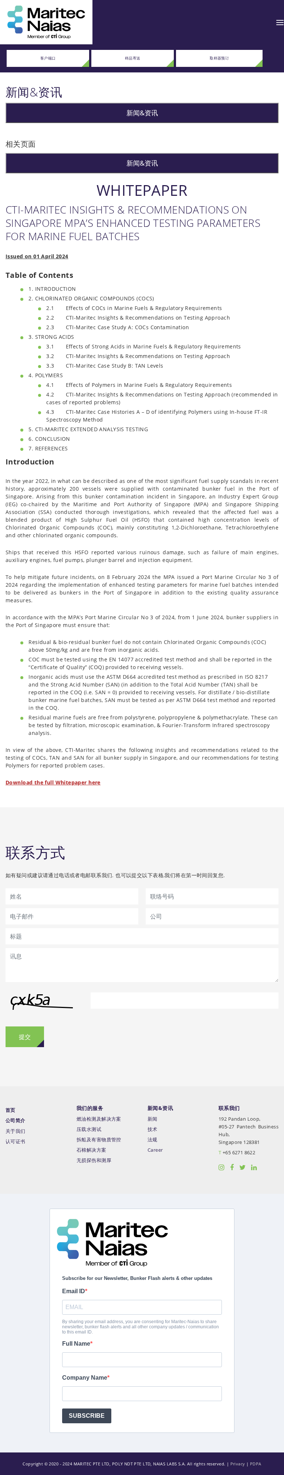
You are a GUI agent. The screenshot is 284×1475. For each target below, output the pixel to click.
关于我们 (16, 1131)
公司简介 (16, 1120)
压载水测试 (89, 1129)
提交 (25, 1037)
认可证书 (16, 1141)
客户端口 (48, 58)
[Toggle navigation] (280, 22)
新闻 (153, 1119)
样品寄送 (133, 58)
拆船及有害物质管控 (99, 1140)
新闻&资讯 (142, 112)
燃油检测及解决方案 (99, 1119)
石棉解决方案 (91, 1150)
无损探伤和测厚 (94, 1160)
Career (155, 1150)
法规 (153, 1140)
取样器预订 (219, 58)
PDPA (255, 1464)
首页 (11, 1110)
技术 (153, 1129)
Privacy (237, 1464)
